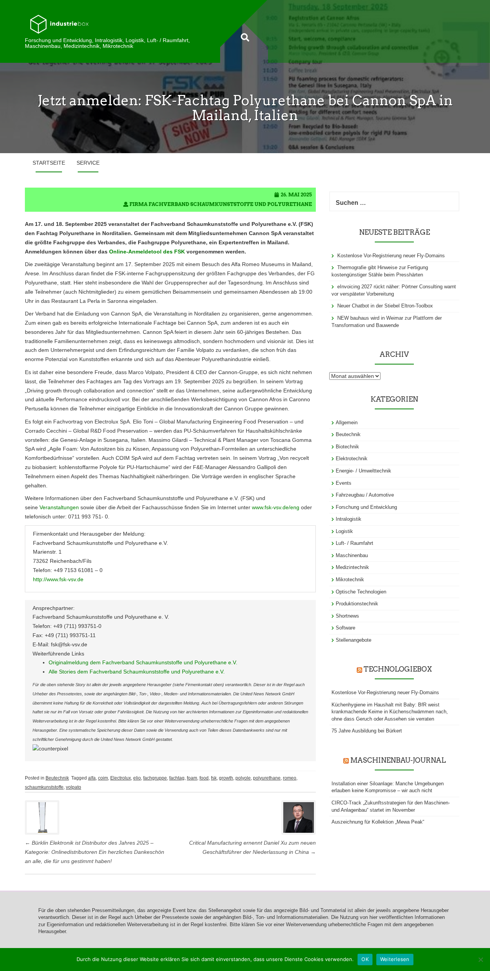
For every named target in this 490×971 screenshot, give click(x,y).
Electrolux (120, 778)
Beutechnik (57, 778)
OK (365, 959)
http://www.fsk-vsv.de (58, 579)
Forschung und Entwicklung (366, 507)
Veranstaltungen (59, 507)
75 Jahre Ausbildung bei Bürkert (367, 731)
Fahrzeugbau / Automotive (365, 495)
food (204, 778)
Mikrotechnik (350, 579)
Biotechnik (347, 447)
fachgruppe (155, 778)
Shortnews (347, 616)
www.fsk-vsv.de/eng (275, 507)
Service (88, 163)
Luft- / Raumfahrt (354, 543)
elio (137, 778)
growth (226, 778)
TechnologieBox (398, 669)
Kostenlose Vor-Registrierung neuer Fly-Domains (391, 255)
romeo (289, 778)
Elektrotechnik (352, 458)
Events (343, 483)
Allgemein (347, 422)
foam (192, 778)
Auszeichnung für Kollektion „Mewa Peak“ (378, 822)
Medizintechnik (352, 567)
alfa (92, 778)
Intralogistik (348, 519)
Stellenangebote (353, 640)
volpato (73, 787)
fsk (214, 778)
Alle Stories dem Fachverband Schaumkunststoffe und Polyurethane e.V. (137, 672)
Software (345, 628)
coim (103, 778)
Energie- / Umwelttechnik (363, 471)
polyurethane (267, 778)
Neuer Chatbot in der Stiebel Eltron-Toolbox (385, 306)
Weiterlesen (395, 959)
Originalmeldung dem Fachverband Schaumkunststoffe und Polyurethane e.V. (143, 662)
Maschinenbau (352, 555)
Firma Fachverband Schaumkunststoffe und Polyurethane (220, 204)
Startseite (49, 163)
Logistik (344, 531)
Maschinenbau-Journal (398, 760)
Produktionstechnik (357, 603)
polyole (243, 778)
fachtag (177, 778)
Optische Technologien (361, 592)
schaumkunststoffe (44, 787)
